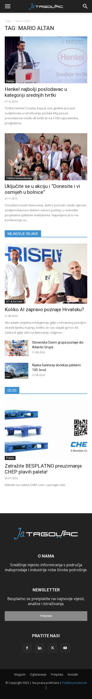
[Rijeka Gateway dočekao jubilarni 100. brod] (16, 371)
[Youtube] (65, 648)
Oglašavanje (38, 674)
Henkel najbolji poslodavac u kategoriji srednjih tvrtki (36, 92)
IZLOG (12, 390)
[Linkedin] (39, 648)
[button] (7, 6)
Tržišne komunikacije (19, 178)
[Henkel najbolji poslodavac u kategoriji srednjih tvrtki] (46, 59)
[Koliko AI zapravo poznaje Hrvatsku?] (46, 273)
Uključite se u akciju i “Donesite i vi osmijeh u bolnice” (42, 189)
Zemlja (10, 81)
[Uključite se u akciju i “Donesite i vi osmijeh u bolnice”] (46, 156)
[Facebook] (27, 648)
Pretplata (46, 616)
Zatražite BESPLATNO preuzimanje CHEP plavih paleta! (43, 469)
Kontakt (73, 674)
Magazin (19, 674)
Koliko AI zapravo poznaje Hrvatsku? (44, 309)
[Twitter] (52, 648)
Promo (10, 458)
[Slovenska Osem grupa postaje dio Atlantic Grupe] (16, 348)
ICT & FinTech (14, 301)
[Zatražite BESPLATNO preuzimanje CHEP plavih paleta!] (46, 430)
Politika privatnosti (74, 683)
